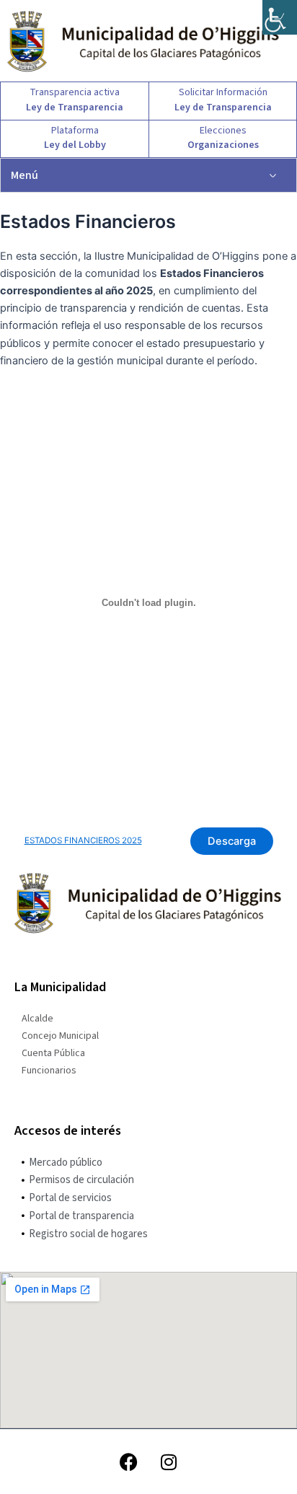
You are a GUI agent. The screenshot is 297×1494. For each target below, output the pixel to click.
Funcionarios (49, 1070)
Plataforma (75, 130)
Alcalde (37, 1018)
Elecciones (223, 130)
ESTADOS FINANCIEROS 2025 (83, 840)
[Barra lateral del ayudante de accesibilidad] (279, 17)
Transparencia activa (75, 92)
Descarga (232, 841)
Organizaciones (223, 145)
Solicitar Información (223, 92)
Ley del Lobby (75, 145)
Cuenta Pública (53, 1053)
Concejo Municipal (60, 1036)
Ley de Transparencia (74, 107)
